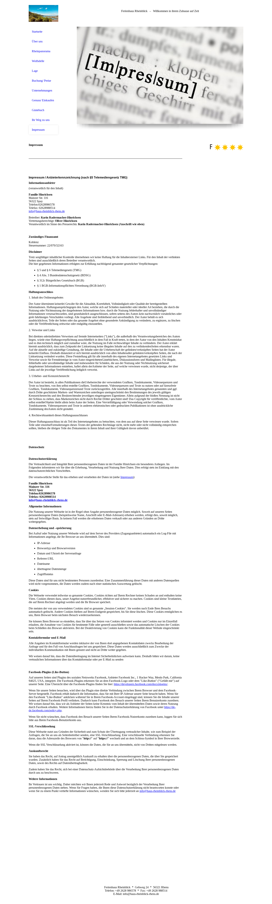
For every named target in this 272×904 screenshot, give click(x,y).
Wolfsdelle (38, 61)
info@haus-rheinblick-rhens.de (47, 211)
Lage (35, 70)
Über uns (37, 41)
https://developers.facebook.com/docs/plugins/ (140, 684)
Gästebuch (38, 110)
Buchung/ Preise (41, 80)
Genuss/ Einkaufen (43, 100)
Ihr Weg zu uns (41, 119)
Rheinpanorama (41, 51)
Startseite (37, 31)
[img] (43, 13)
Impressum (38, 129)
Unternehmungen (42, 90)
